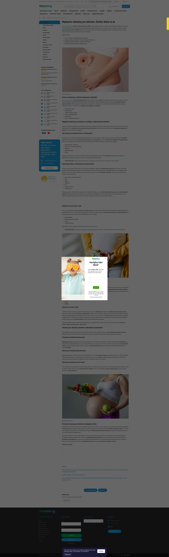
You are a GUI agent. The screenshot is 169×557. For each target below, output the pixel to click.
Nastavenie (68, 554)
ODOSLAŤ (96, 287)
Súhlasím (101, 551)
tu (88, 551)
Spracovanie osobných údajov (96, 297)
